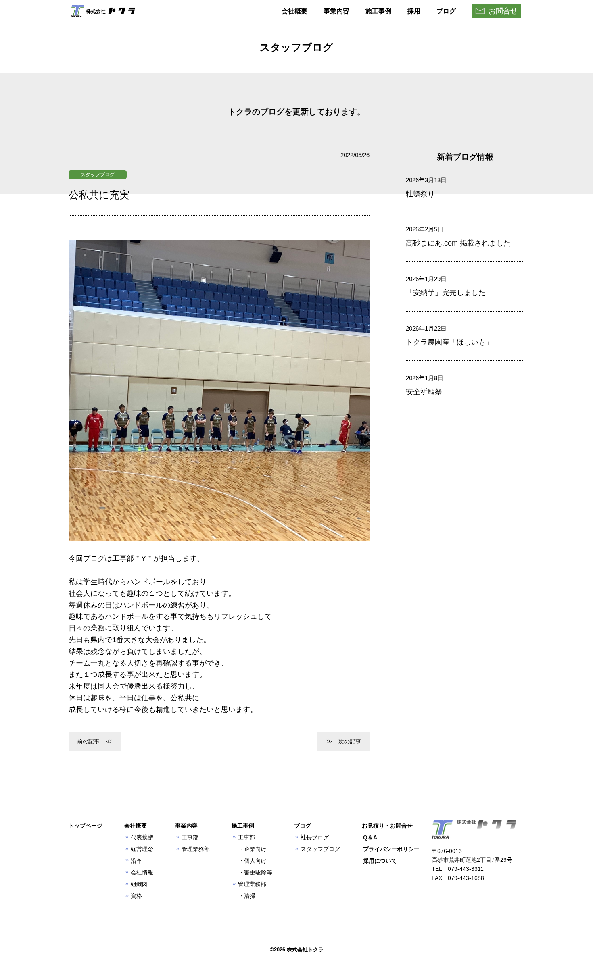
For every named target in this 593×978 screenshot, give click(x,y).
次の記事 (349, 741)
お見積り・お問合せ (387, 825)
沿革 (136, 860)
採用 (413, 11)
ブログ (446, 11)
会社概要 (294, 11)
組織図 (139, 884)
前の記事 (88, 741)
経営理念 (142, 849)
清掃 (249, 896)
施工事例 (378, 11)
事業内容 (336, 11)
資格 (136, 896)
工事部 (190, 837)
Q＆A (370, 837)
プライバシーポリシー (391, 849)
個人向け (255, 860)
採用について (380, 860)
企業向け (255, 849)
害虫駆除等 (258, 872)
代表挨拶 (142, 837)
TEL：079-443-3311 (458, 869)
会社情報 (142, 872)
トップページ (85, 825)
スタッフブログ (98, 174)
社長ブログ (315, 837)
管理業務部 (196, 849)
